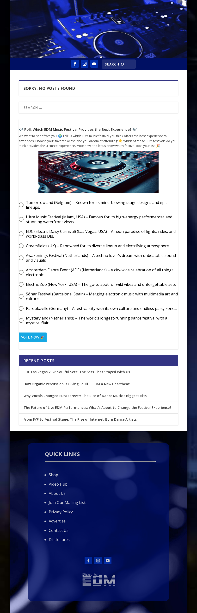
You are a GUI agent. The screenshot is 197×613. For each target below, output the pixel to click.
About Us (57, 493)
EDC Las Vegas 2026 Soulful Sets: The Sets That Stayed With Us (77, 372)
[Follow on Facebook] (75, 64)
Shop (53, 474)
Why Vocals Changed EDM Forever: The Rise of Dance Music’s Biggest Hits (85, 395)
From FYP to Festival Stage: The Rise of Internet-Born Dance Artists (80, 419)
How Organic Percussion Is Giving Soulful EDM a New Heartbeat (77, 384)
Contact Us (58, 530)
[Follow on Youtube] (94, 64)
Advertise (57, 521)
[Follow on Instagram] (84, 64)
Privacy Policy (61, 512)
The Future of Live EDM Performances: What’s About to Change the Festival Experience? (97, 407)
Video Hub (58, 484)
